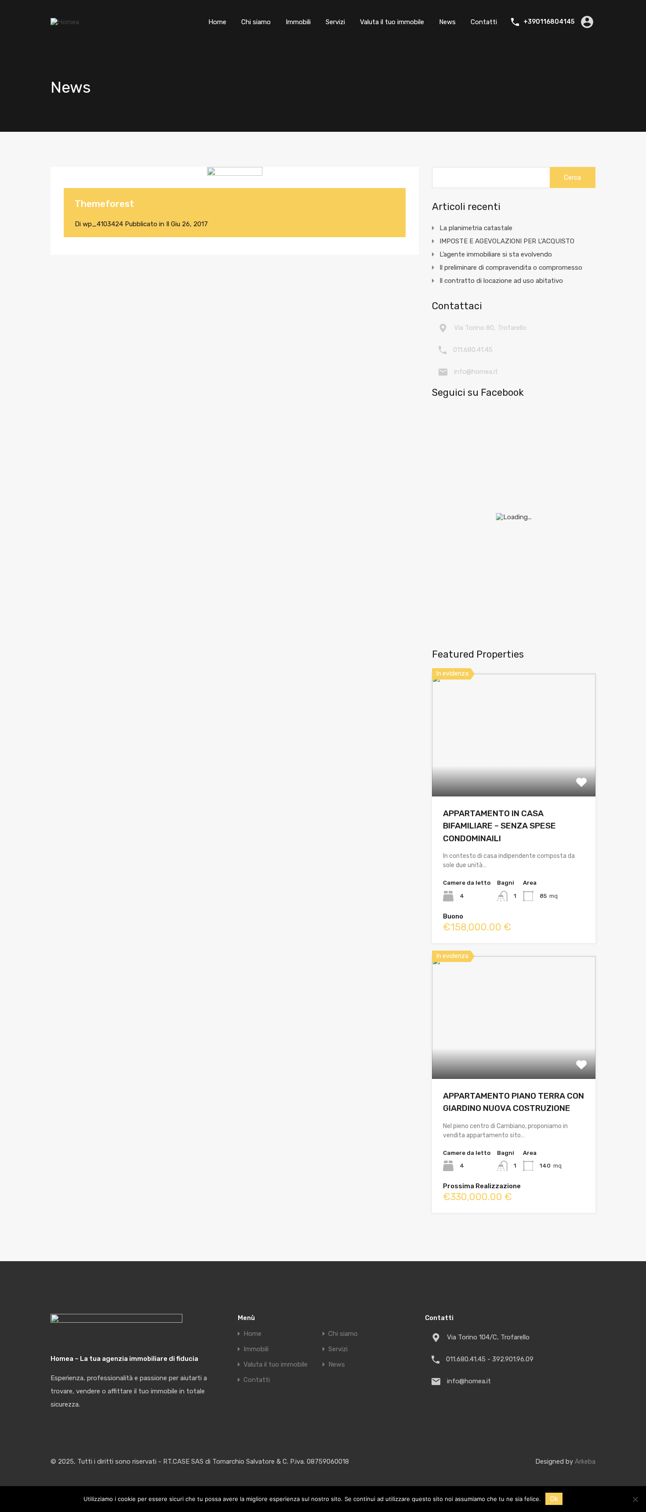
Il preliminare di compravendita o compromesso (510, 267)
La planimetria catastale (475, 228)
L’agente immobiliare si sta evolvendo (495, 254)
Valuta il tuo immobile (392, 22)
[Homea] (65, 22)
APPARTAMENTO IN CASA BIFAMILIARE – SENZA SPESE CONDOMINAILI (499, 825)
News (447, 22)
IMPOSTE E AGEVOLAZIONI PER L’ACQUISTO (506, 241)
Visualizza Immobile (514, 771)
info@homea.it (476, 372)
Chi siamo (256, 22)
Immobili (298, 22)
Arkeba (585, 1461)
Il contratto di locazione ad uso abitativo (501, 281)
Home (217, 22)
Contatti (484, 22)
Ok (554, 1498)
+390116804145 (548, 21)
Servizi (335, 22)
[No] (635, 1500)
